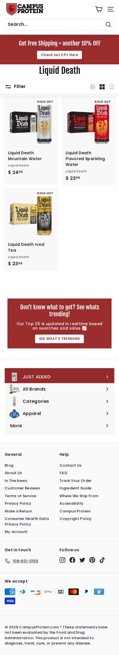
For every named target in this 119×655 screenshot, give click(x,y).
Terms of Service (21, 496)
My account (16, 531)
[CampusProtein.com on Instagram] (62, 560)
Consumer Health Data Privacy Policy (27, 521)
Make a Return (18, 511)
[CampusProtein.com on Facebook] (72, 560)
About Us (13, 473)
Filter (19, 86)
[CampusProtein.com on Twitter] (82, 560)
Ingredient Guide (76, 488)
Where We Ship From (79, 496)
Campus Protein (75, 511)
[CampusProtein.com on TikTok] (102, 560)
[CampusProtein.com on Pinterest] (92, 560)
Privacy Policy (18, 503)
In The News (16, 480)
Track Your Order (76, 480)
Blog (9, 465)
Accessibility (72, 503)
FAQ (63, 473)
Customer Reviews (22, 488)
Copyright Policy (76, 518)
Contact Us (71, 465)
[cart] (98, 9)
